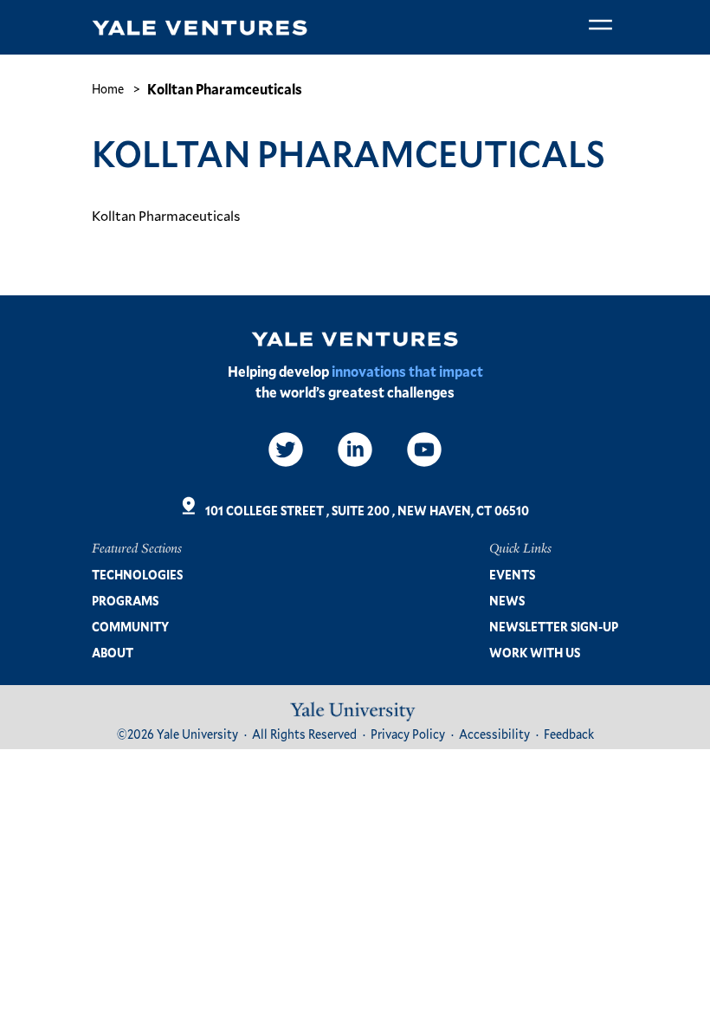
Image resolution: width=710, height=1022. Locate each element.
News (507, 600)
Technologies (137, 574)
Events (512, 574)
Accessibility (494, 734)
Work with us (534, 652)
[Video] (424, 449)
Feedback (569, 734)
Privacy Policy (408, 734)
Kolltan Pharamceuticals (224, 89)
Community (130, 626)
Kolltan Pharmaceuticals (166, 215)
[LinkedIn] (355, 449)
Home (108, 89)
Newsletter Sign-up (553, 626)
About (112, 652)
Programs (125, 600)
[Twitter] (286, 449)
